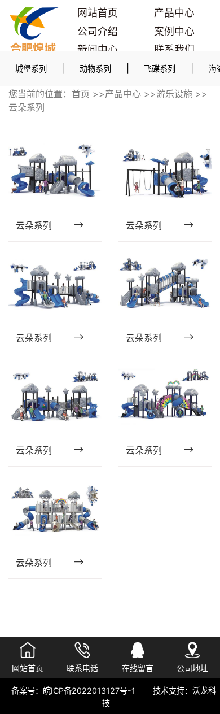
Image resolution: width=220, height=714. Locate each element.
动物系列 (95, 68)
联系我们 (174, 49)
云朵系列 (26, 107)
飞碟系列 (159, 68)
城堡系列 (31, 68)
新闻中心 (97, 49)
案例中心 (174, 31)
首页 (81, 93)
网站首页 (97, 13)
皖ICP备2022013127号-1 (89, 690)
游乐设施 (174, 93)
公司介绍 (97, 31)
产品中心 (174, 13)
